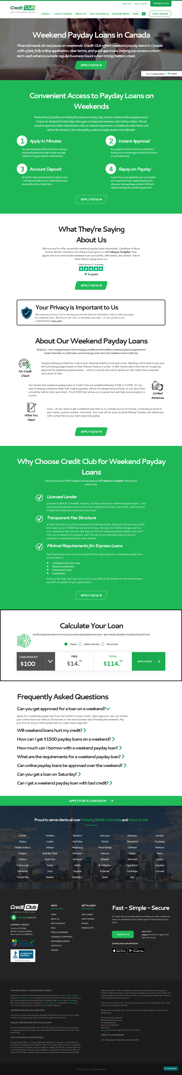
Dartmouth (22, 871)
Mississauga (77, 847)
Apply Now (89, 65)
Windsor (50, 847)
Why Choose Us (99, 13)
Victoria (104, 841)
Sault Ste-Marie (49, 853)
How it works (63, 13)
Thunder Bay (22, 877)
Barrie (159, 853)
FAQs (135, 13)
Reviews (54, 950)
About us (80, 13)
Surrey (50, 865)
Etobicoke (104, 871)
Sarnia (104, 877)
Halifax (77, 865)
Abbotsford (132, 841)
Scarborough (22, 865)
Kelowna (105, 853)
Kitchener (77, 859)
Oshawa (22, 859)
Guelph (159, 859)
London (49, 841)
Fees (74, 656)
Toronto (22, 835)
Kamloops (132, 835)
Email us (144, 934)
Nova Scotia (112, 644)
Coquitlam (159, 865)
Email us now (140, 3)
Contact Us (56, 945)
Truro (49, 871)
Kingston (22, 853)
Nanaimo (50, 877)
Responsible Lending (60, 941)
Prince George (104, 847)
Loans (45, 13)
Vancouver (105, 835)
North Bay (77, 841)
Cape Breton (132, 865)
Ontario (73, 644)
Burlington (77, 877)
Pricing (84, 923)
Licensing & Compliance (61, 936)
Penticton (159, 847)
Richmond (132, 859)
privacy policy (56, 320)
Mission (132, 853)
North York (50, 859)
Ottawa (22, 841)
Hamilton (50, 835)
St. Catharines (104, 865)
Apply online (87, 914)
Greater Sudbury (22, 847)
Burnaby (160, 835)
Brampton (77, 853)
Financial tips (87, 928)
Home (53, 914)
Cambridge (132, 871)
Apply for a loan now (87, 801)
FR (143, 14)
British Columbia (91, 644)
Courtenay (159, 841)
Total (113, 656)
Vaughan (77, 871)
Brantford (77, 835)
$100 (27, 663)
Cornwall (160, 871)
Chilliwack (132, 847)
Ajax (132, 877)
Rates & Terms (120, 13)
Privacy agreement (59, 932)
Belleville (105, 859)
